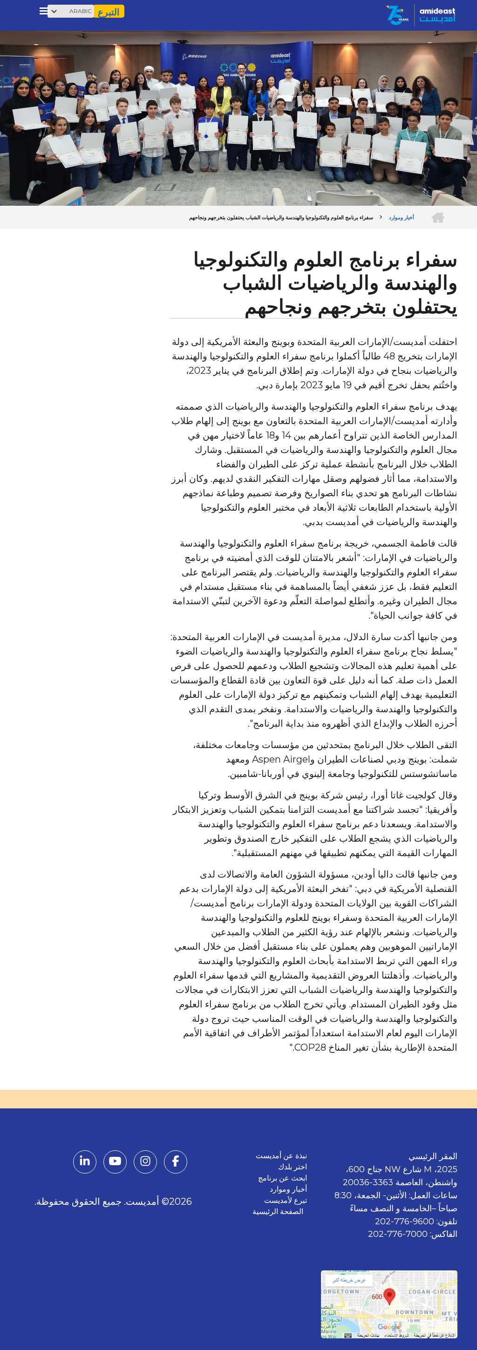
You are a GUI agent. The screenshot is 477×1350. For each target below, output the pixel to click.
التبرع (109, 12)
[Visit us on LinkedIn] (85, 1163)
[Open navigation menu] (45, 10)
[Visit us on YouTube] (115, 1163)
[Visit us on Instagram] (145, 1163)
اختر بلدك (292, 1166)
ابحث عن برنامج (282, 1178)
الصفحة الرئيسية (279, 1211)
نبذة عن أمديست (281, 1155)
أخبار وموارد (288, 1189)
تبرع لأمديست (285, 1200)
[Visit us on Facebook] (175, 1163)
